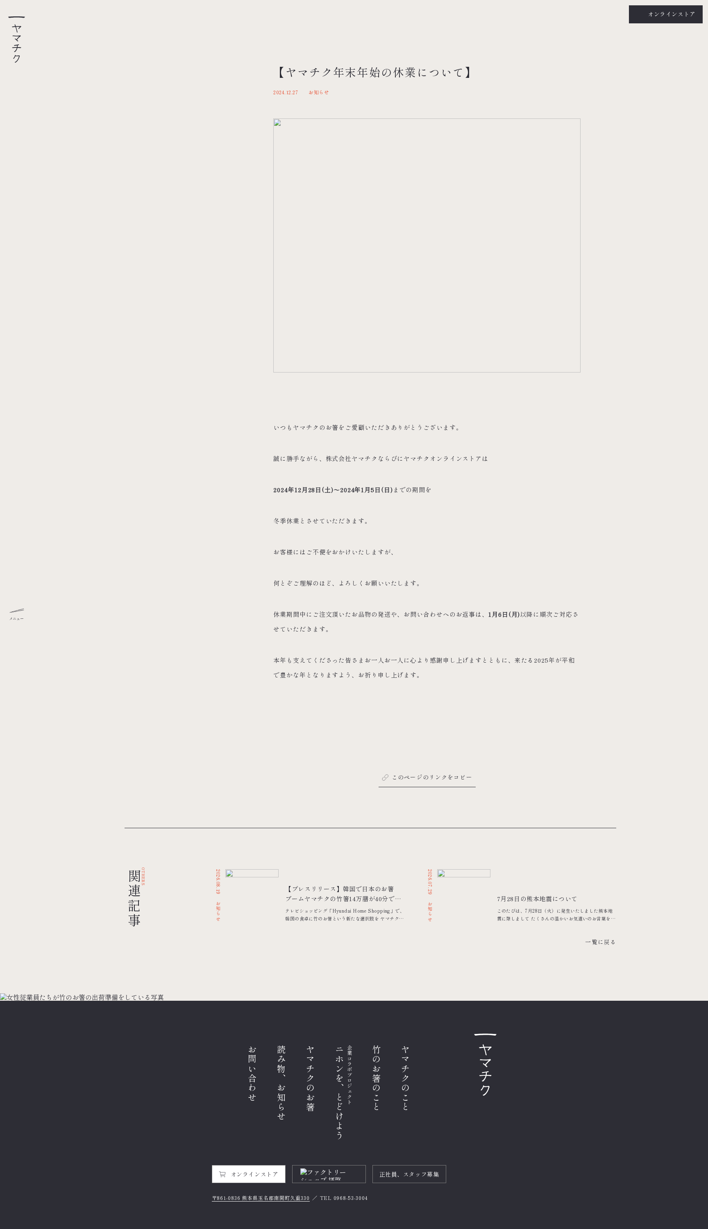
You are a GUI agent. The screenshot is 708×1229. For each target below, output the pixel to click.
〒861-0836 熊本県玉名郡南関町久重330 (261, 1197)
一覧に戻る (600, 942)
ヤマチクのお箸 (310, 1078)
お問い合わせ (252, 1073)
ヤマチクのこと (405, 1078)
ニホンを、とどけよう (343, 1092)
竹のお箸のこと (376, 1078)
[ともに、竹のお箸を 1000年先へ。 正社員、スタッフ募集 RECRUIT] (354, 997)
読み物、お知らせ (281, 1083)
